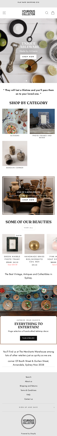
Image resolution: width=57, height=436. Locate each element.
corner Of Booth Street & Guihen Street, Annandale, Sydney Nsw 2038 (28, 362)
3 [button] (29, 81)
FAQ (28, 394)
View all (28, 228)
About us (28, 381)
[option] (28, 2)
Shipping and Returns (28, 386)
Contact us (28, 399)
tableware (28, 338)
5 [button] (33, 81)
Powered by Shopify (28, 433)
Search (28, 377)
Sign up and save (28, 407)
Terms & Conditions (28, 390)
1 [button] (24, 81)
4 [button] (31, 81)
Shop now (28, 200)
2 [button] (26, 81)
